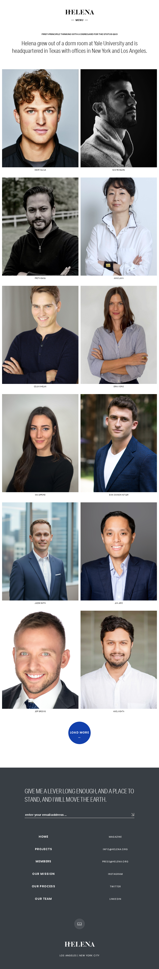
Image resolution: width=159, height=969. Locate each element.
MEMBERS (44, 861)
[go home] (79, 13)
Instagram (115, 874)
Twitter (115, 886)
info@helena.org (115, 849)
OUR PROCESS (43, 886)
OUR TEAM (43, 898)
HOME (43, 836)
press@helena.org (115, 862)
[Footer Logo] (79, 945)
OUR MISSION (43, 874)
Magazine (115, 837)
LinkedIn (115, 899)
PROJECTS (43, 849)
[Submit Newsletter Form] (132, 815)
